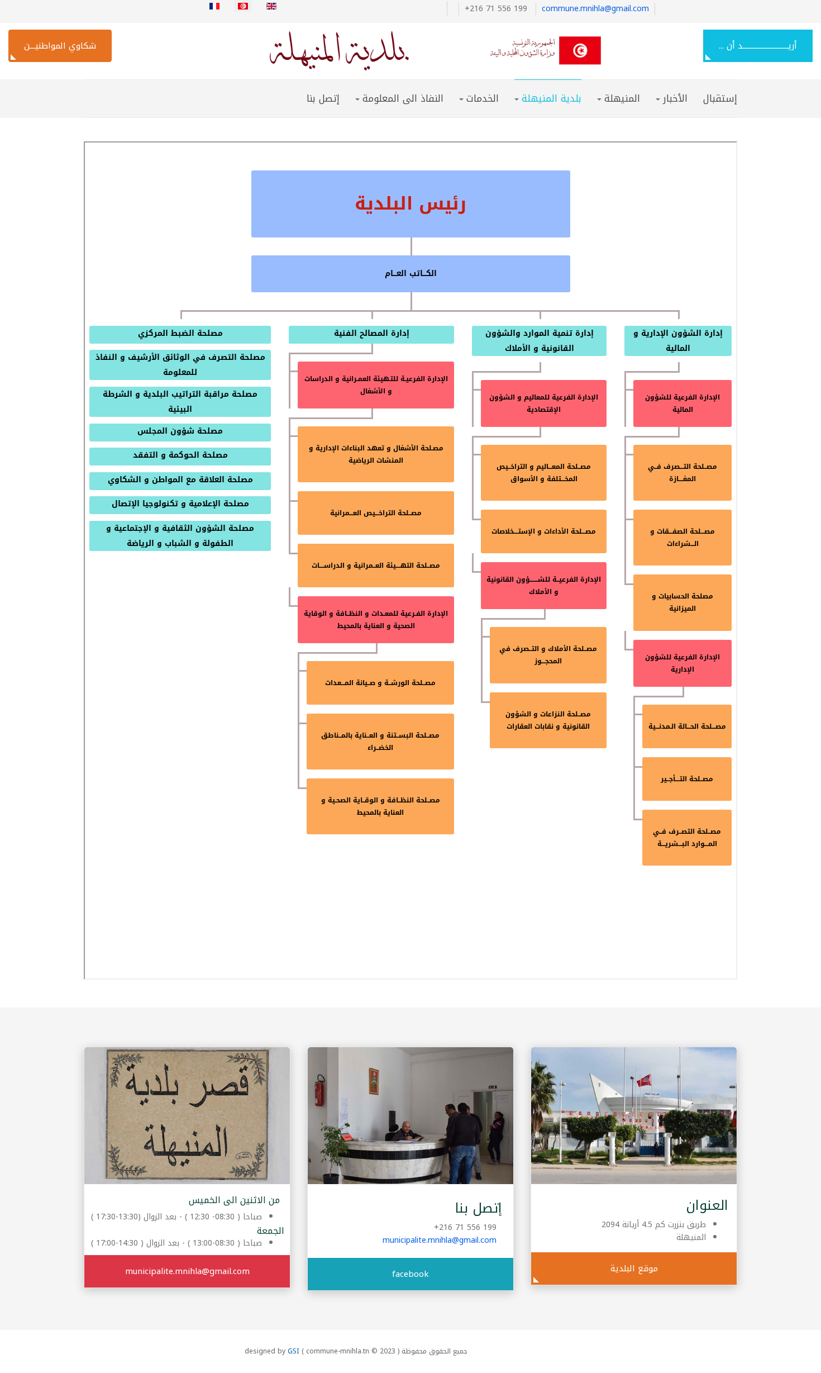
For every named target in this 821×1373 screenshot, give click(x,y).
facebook (410, 1274)
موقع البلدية (634, 1268)
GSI (293, 1351)
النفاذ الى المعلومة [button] (402, 98)
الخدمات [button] (482, 98)
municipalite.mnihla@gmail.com (440, 1240)
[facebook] (450, 8)
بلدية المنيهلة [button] (551, 98)
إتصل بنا (323, 98)
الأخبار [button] (675, 98)
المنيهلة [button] (622, 98)
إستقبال (720, 98)
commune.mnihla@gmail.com (595, 8)
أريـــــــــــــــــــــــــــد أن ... (758, 46)
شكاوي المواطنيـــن (60, 46)
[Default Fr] (415, 50)
